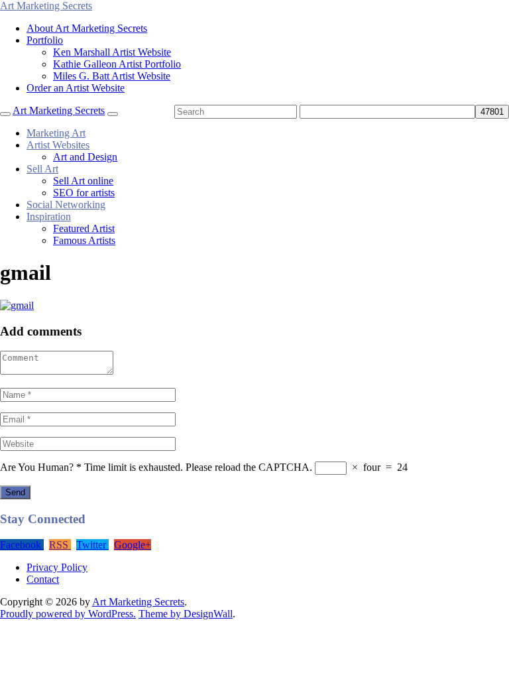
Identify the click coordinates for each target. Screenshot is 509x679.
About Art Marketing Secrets (87, 28)
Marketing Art (56, 133)
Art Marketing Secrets (138, 601)
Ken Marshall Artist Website (112, 52)
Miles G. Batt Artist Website (111, 76)
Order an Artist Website (76, 87)
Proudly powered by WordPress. (68, 613)
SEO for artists (84, 192)
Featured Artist (84, 228)
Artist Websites (58, 145)
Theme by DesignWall (186, 613)
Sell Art (42, 168)
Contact (43, 579)
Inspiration (49, 216)
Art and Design (85, 156)
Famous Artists (84, 240)
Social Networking (66, 204)
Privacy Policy (57, 567)
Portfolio (45, 40)
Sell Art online (83, 180)
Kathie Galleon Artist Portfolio (117, 64)
